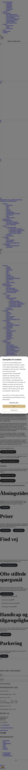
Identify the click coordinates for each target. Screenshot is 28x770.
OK (14, 406)
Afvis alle (14, 410)
